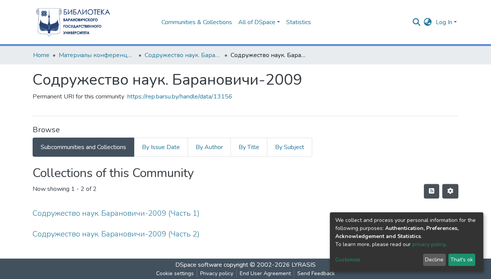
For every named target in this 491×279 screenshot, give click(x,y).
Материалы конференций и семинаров (97, 55)
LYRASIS (304, 265)
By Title (249, 147)
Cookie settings (175, 273)
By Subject (289, 147)
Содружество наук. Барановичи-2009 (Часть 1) (116, 213)
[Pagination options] (450, 191)
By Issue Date (161, 147)
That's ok (461, 259)
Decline (434, 259)
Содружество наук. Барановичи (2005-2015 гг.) (183, 55)
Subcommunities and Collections (83, 147)
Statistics (298, 22)
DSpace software (198, 265)
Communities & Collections (196, 22)
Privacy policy (216, 273)
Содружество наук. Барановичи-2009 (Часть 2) (116, 234)
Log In (444, 22)
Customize (347, 259)
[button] (428, 22)
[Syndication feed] (431, 191)
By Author (209, 147)
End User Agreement (265, 273)
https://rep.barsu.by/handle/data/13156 (179, 96)
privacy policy (428, 244)
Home (41, 55)
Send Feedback (316, 273)
